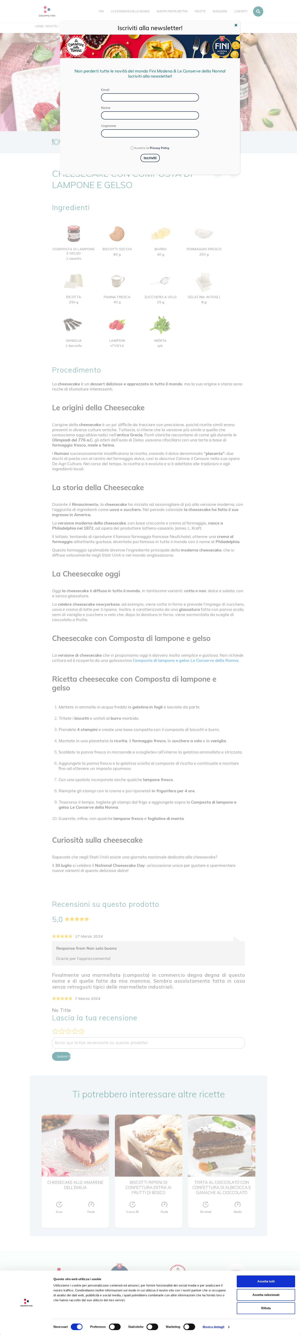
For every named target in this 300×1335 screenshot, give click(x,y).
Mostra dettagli (213, 1327)
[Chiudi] (236, 25)
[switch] (115, 1327)
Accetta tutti (266, 1281)
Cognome (108, 126)
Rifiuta (266, 1308)
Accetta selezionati (265, 1295)
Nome (105, 108)
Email (105, 90)
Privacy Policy (159, 148)
